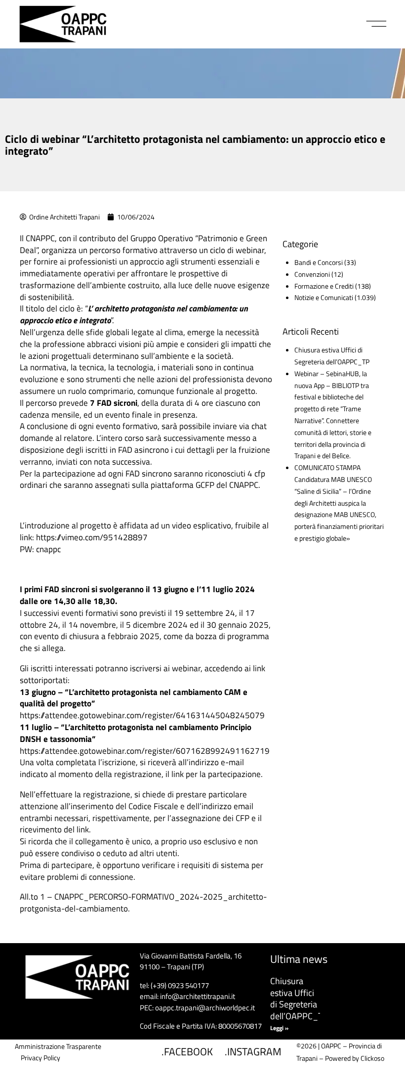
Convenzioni (312, 274)
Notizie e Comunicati (323, 297)
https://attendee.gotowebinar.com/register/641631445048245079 (142, 715)
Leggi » (279, 1028)
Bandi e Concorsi (318, 262)
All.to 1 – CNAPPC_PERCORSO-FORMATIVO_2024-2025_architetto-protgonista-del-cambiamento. (143, 902)
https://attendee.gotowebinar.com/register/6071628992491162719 (145, 750)
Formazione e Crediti (324, 286)
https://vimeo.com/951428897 (92, 537)
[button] (377, 24)
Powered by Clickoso (354, 1058)
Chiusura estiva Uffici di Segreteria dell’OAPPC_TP (299, 998)
